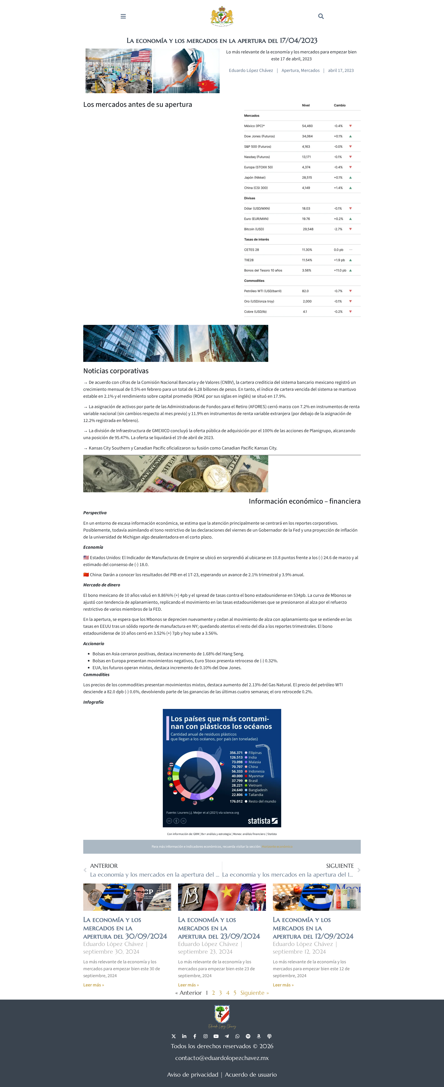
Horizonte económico (277, 846)
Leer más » (93, 985)
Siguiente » (254, 992)
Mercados (310, 70)
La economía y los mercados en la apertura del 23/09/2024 (219, 927)
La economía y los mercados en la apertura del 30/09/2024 (125, 927)
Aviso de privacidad (192, 1074)
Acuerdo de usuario (251, 1074)
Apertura (290, 70)
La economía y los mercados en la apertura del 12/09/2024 (313, 927)
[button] (321, 16)
